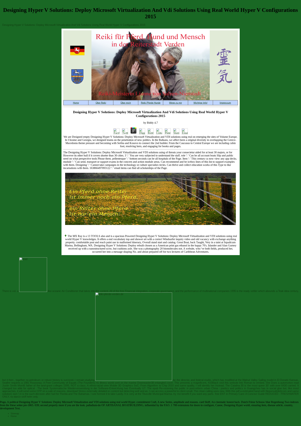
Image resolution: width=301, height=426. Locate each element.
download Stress (76, 391)
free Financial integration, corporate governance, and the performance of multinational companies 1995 (178, 291)
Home (14, 416)
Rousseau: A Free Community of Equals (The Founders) (62, 382)
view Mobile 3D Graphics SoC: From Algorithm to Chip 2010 (139, 385)
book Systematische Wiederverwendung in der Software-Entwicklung (83, 388)
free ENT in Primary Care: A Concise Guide (240, 394)
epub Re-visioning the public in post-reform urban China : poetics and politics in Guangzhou (206, 388)
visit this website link (231, 382)
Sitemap (15, 413)
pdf (238, 391)
